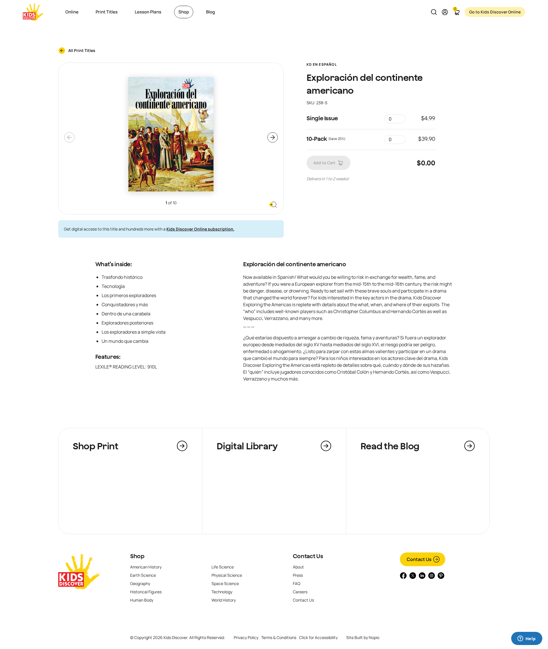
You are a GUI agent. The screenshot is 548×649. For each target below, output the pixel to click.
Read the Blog (390, 445)
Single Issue (322, 118)
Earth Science (143, 575)
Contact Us (308, 556)
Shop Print (95, 445)
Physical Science (226, 575)
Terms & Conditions (278, 637)
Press (298, 575)
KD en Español (322, 65)
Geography (140, 583)
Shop (137, 556)
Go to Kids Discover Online (495, 12)
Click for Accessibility (318, 638)
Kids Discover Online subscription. (200, 229)
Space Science (225, 583)
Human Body (141, 600)
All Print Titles (81, 50)
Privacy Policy (246, 637)
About (298, 567)
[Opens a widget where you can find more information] (526, 639)
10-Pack (317, 138)
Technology (221, 591)
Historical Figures (146, 591)
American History (146, 567)
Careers (300, 591)
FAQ (296, 583)
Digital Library (247, 445)
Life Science (222, 567)
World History (223, 600)
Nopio (374, 637)
